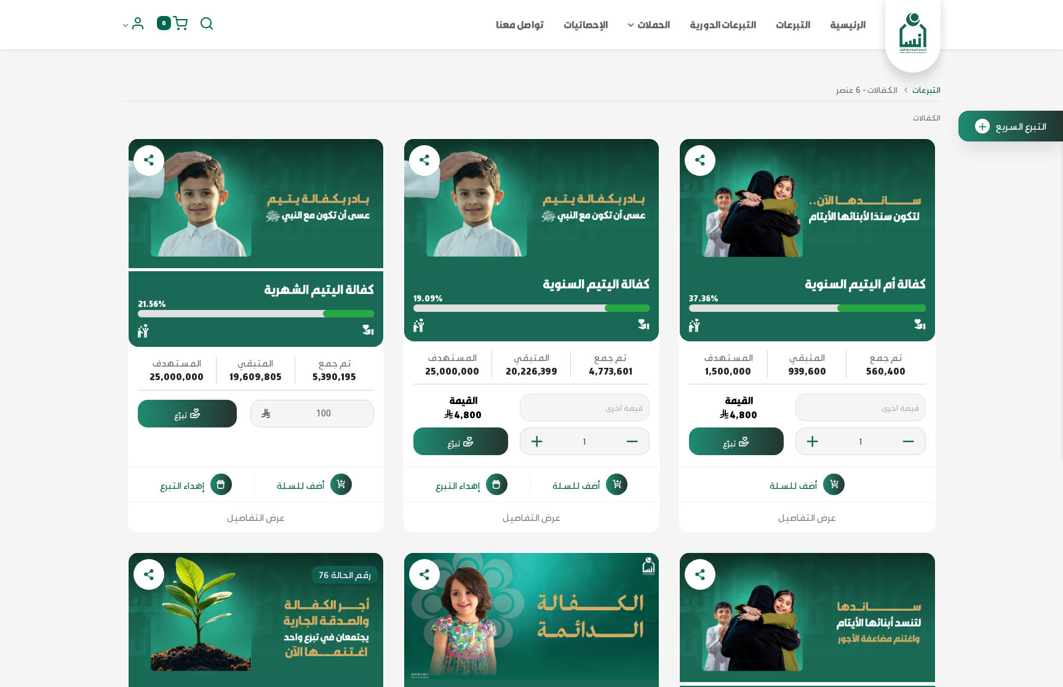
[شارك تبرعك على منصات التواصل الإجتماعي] (700, 160)
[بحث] (206, 25)
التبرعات (926, 89)
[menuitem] (847, 24)
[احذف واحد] (908, 441)
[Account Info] (133, 25)
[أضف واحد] (812, 441)
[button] (807, 484)
